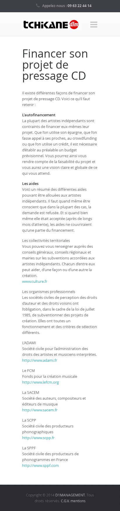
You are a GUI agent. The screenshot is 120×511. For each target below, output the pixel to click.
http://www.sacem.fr (39, 410)
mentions (78, 500)
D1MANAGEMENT (70, 495)
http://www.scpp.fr (38, 437)
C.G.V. (65, 500)
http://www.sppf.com (40, 465)
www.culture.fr (34, 281)
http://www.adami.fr (39, 360)
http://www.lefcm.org (40, 382)
